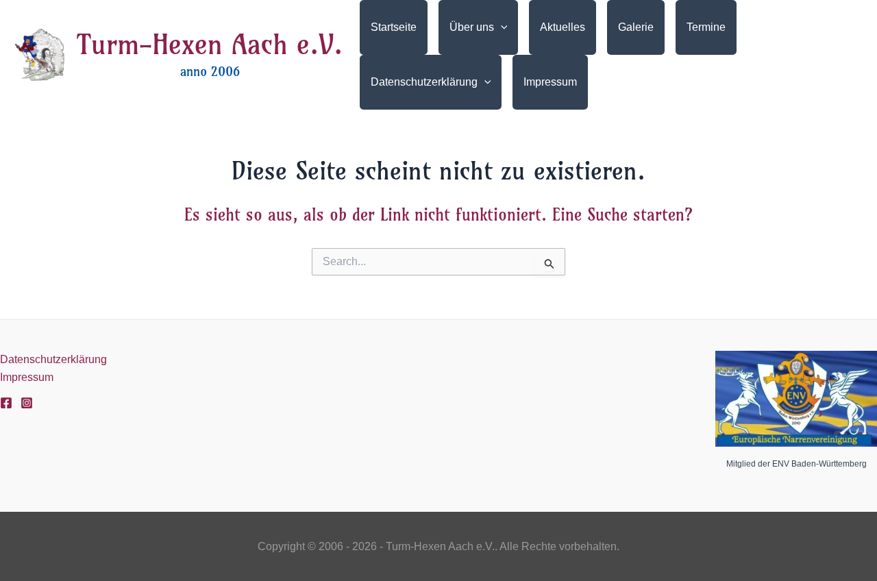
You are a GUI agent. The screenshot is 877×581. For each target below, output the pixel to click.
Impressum (26, 377)
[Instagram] (27, 403)
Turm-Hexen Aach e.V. (210, 44)
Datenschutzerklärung (53, 359)
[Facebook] (6, 403)
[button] (501, 27)
